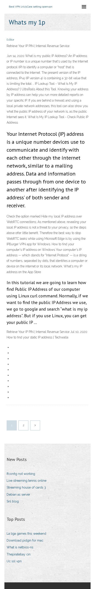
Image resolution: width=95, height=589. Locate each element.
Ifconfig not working (21, 474)
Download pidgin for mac (25, 540)
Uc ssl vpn (14, 561)
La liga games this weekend (26, 533)
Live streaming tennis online (26, 480)
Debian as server (18, 494)
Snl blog (13, 501)
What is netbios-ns (20, 547)
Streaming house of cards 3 (26, 487)
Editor (10, 39)
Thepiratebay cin (18, 554)
